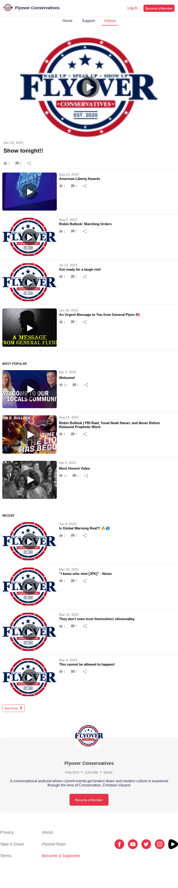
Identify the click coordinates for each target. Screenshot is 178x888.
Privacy (7, 832)
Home (68, 21)
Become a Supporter (61, 855)
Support (88, 21)
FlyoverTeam (54, 844)
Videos (110, 21)
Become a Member (159, 8)
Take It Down (12, 844)
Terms (5, 855)
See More (11, 708)
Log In (132, 8)
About (47, 832)
